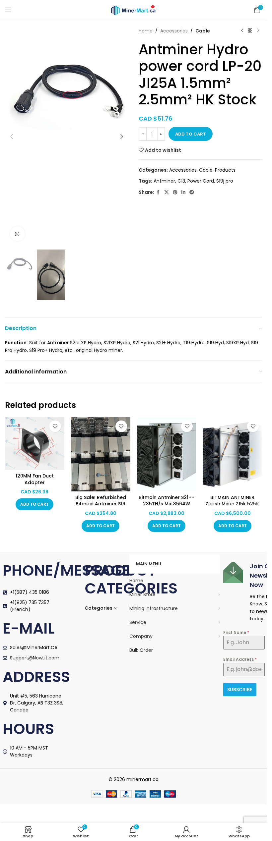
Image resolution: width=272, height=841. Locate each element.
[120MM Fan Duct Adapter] (34, 443)
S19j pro (224, 181)
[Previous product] (242, 31)
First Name (236, 632)
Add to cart (190, 134)
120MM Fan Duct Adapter (35, 479)
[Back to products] (250, 31)
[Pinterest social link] (175, 192)
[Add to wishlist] (55, 426)
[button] (11, 136)
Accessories (174, 31)
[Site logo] (133, 9)
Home (146, 31)
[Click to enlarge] (17, 233)
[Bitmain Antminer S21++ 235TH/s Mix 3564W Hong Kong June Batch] (166, 454)
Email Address (240, 659)
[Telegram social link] (191, 192)
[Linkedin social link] (183, 192)
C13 (181, 181)
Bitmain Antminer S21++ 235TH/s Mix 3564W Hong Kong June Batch (166, 504)
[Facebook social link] (158, 192)
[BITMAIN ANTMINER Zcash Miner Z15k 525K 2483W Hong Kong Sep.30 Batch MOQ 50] (232, 454)
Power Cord (200, 181)
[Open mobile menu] (8, 10)
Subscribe (239, 689)
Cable (202, 31)
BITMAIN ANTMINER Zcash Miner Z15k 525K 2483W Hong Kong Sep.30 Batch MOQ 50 (232, 507)
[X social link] (166, 192)
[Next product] (258, 31)
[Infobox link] (244, 592)
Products (225, 170)
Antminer (164, 181)
